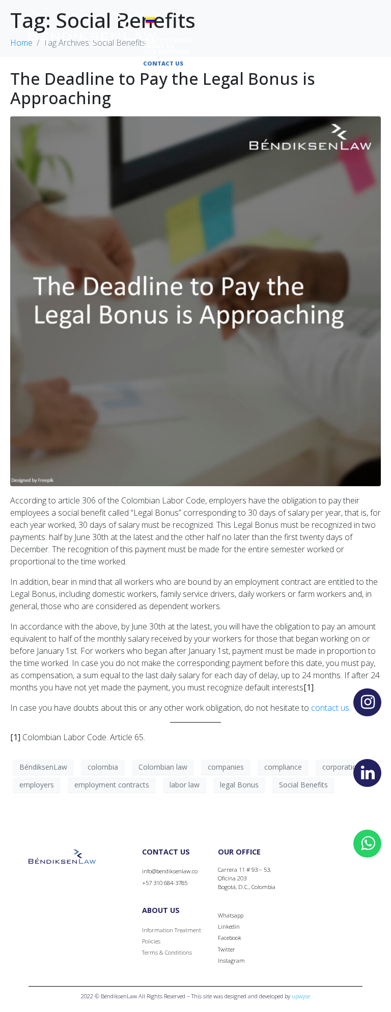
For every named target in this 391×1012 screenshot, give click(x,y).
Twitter (226, 949)
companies (226, 767)
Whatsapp (230, 915)
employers (36, 784)
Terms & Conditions (167, 952)
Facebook (229, 937)
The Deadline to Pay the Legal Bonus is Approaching (162, 88)
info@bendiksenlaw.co (170, 871)
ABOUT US (158, 46)
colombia (103, 767)
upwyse (301, 996)
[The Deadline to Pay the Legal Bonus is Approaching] (195, 300)
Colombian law (162, 767)
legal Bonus (239, 784)
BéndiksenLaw (43, 767)
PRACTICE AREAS (167, 40)
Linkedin (229, 926)
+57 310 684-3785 (164, 883)
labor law (185, 784)
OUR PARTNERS (166, 51)
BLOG (151, 57)
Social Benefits (303, 784)
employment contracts (111, 784)
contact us (330, 707)
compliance (283, 767)
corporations (343, 767)
